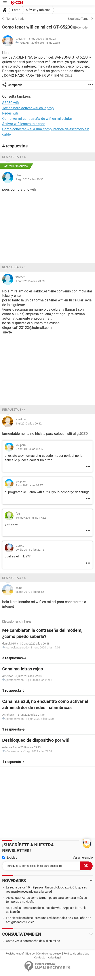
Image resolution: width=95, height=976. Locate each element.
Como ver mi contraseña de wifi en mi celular (37, 118)
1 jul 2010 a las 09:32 (28, 423)
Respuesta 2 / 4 (14, 267)
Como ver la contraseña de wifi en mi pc (33, 941)
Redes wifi (10, 113)
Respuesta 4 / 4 (14, 578)
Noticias (11, 857)
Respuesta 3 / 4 (14, 409)
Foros (16, 10)
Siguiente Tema (78, 18)
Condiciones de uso (49, 953)
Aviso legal (54, 957)
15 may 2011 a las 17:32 (31, 517)
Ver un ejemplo (83, 857)
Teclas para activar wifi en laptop (28, 108)
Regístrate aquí (15, 953)
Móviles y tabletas (38, 10)
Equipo (30, 953)
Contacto (39, 957)
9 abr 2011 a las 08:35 (29, 449)
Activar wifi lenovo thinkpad (23, 124)
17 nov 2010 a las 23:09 (30, 281)
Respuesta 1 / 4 (14, 157)
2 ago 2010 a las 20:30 (29, 179)
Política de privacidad (76, 953)
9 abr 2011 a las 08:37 (29, 485)
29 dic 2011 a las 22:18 (45, 42)
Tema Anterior (16, 18)
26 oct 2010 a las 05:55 (29, 591)
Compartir (15, 85)
